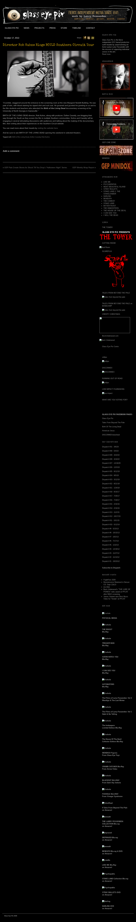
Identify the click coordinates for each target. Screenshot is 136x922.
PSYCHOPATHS (109, 184)
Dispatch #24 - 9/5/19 (110, 475)
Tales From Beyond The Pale (113, 423)
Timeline (76, 28)
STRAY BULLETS (110, 189)
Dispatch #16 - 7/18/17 (111, 500)
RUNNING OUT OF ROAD (112, 378)
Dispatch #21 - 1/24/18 (111, 488)
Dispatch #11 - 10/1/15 (110, 520)
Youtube (115, 28)
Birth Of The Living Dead (111, 427)
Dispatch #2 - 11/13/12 (110, 557)
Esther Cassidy (35, 137)
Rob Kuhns (46, 137)
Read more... (107, 54)
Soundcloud (127, 28)
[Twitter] (88, 38)
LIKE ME (106, 182)
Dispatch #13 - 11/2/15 (110, 512)
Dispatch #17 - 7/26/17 (111, 496)
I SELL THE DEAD (110, 215)
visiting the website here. (48, 128)
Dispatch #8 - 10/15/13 (111, 533)
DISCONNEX (107, 368)
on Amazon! (112, 823)
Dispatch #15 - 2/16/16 (111, 504)
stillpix (104, 357)
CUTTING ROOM (109, 243)
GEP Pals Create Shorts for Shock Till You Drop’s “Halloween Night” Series (35, 167)
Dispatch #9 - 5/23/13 (110, 529)
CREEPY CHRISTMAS (111, 314)
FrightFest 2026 (109, 580)
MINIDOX (106, 158)
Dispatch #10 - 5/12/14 (111, 525)
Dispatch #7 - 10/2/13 (110, 537)
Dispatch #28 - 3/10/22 (111, 459)
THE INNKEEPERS (111, 208)
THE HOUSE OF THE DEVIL (114, 211)
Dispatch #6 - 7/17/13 (110, 541)
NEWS (26, 28)
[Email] (92, 38)
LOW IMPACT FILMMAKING (113, 389)
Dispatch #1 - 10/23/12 (111, 561)
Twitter (109, 28)
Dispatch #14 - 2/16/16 (111, 508)
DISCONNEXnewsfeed (111, 435)
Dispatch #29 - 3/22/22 (111, 455)
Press (52, 28)
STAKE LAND (108, 203)
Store (64, 28)
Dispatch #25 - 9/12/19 (111, 471)
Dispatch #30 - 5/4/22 (110, 451)
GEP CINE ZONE (109, 142)
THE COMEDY (109, 201)
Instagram (121, 28)
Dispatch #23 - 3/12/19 (111, 480)
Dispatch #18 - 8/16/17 (111, 492)
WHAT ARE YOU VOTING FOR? (115, 400)
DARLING (107, 196)
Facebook (103, 28)
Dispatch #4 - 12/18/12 (111, 549)
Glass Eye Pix (12, 28)
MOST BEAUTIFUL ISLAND (114, 187)
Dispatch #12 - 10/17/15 (111, 516)
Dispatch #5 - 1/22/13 (110, 545)
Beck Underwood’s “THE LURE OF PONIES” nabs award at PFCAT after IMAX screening (116, 591)
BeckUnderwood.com (110, 336)
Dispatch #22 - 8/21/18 (111, 484)
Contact (90, 28)
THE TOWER (107, 227)
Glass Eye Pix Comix (110, 346)
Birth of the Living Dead (20, 137)
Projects (39, 28)
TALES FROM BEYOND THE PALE (116, 293)
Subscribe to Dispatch (111, 568)
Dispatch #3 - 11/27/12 (110, 553)
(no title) (106, 587)
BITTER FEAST (109, 206)
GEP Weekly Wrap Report (83, 167)
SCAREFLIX (107, 251)
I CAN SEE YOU (109, 213)
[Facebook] (84, 38)
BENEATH (107, 199)
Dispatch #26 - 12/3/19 (111, 467)
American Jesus (108, 431)
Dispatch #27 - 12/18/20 (111, 463)
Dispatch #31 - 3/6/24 (110, 447)
